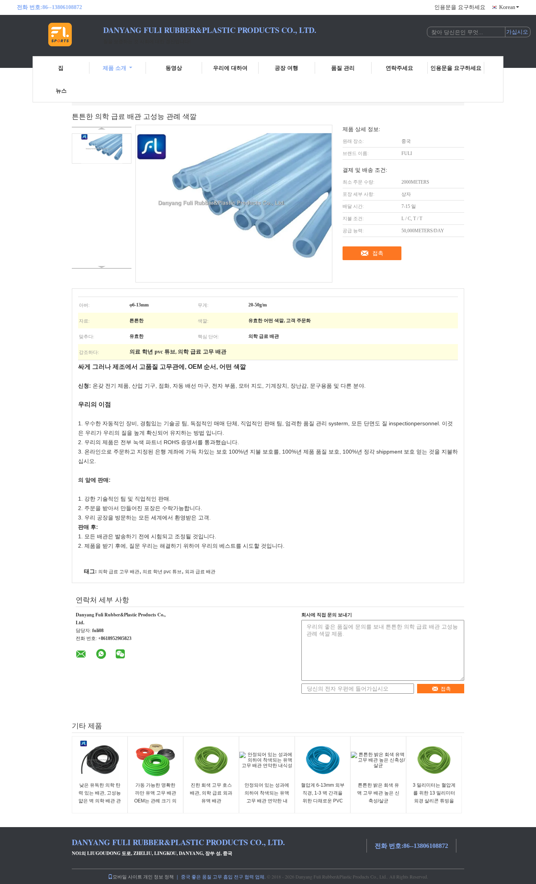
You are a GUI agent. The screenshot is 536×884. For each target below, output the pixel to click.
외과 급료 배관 (200, 571)
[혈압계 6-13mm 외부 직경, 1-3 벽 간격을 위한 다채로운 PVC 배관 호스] (322, 760)
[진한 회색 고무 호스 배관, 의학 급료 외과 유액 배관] (211, 760)
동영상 (174, 68)
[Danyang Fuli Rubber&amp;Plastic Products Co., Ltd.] (60, 34)
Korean (507, 7)
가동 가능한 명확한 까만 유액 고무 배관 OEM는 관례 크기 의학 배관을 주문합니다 (155, 796)
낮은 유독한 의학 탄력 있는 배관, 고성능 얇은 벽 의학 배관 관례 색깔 (99, 796)
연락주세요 (399, 68)
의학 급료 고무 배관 (118, 571)
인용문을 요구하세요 (459, 7)
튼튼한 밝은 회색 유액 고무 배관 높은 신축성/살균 (378, 793)
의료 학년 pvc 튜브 (162, 571)
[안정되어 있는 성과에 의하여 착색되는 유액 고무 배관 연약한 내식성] (266, 760)
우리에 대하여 (230, 68)
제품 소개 (114, 68)
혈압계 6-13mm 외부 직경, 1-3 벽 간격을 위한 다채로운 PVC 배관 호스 (323, 796)
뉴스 (61, 90)
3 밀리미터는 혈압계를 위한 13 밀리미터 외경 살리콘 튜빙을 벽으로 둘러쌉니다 (434, 796)
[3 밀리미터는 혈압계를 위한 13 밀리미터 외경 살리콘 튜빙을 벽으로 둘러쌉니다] (434, 760)
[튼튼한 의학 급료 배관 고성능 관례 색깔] (101, 148)
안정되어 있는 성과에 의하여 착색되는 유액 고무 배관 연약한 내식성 (266, 796)
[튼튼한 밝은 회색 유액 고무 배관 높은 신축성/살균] (378, 760)
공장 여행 (286, 68)
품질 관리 (343, 68)
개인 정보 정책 (158, 876)
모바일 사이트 (127, 876)
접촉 (377, 253)
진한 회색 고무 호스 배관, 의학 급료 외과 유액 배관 (211, 793)
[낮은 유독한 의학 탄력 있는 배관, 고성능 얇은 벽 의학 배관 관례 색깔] (99, 760)
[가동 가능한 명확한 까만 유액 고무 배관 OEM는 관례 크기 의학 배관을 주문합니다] (155, 760)
